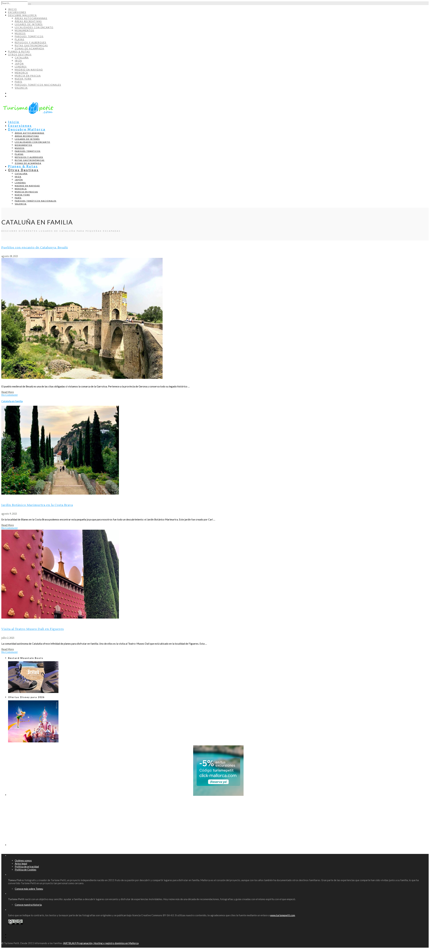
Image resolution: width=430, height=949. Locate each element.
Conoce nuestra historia (28, 904)
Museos (20, 33)
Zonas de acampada (29, 48)
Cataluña (22, 57)
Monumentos (24, 30)
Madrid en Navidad (29, 69)
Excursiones (17, 12)
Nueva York (23, 78)
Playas (19, 39)
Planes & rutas (19, 51)
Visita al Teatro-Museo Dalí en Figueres (32, 629)
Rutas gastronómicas (31, 45)
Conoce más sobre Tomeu (29, 888)
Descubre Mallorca (22, 15)
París (18, 81)
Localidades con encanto (34, 27)
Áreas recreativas (28, 21)
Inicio (12, 9)
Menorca (21, 72)
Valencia (21, 88)
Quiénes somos (23, 860)
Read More (7, 391)
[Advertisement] (109, 822)
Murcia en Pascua (28, 75)
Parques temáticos (29, 36)
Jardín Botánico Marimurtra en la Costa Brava (37, 505)
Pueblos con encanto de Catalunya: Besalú (34, 247)
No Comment (9, 395)
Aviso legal (21, 863)
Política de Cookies (25, 869)
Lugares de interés (29, 24)
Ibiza (18, 60)
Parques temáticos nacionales (38, 84)
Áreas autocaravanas (31, 18)
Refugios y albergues (30, 42)
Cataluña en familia (12, 401)
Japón (19, 63)
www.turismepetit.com (282, 915)
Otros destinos (20, 54)
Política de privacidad (27, 866)
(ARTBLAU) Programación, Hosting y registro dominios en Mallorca (101, 943)
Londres (21, 66)
